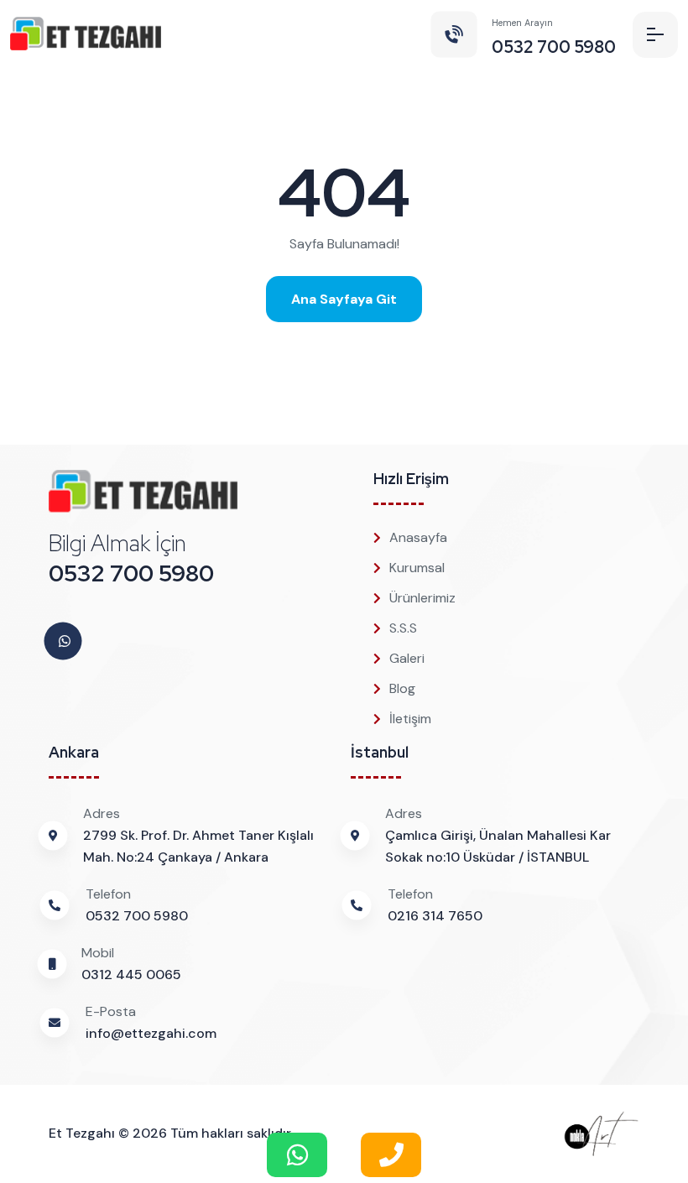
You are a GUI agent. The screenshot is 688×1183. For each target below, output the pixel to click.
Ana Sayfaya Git (344, 299)
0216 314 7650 (435, 916)
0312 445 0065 (131, 974)
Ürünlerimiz (422, 598)
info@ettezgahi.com (151, 1033)
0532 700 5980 (131, 573)
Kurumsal (417, 567)
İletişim (410, 718)
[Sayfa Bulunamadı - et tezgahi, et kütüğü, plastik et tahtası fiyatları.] (85, 34)
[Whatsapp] (64, 641)
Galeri (407, 658)
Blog (402, 688)
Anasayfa (418, 537)
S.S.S (403, 628)
